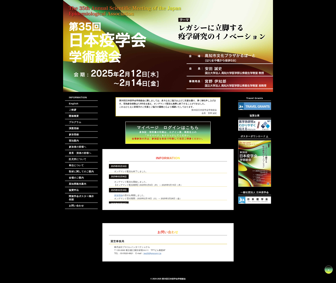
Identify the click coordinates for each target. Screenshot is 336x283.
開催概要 (74, 116)
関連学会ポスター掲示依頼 (81, 198)
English (73, 103)
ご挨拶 (72, 109)
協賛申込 (74, 190)
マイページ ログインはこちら (168, 132)
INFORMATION (78, 97)
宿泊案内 (74, 140)
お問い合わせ (76, 205)
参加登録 (74, 134)
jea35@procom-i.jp (152, 253)
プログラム (75, 122)
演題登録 (74, 128)
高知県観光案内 (77, 184)
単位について (76, 165)
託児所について (77, 159)
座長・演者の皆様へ (80, 153)
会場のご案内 (76, 177)
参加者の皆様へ (77, 147)
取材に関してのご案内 (81, 171)
